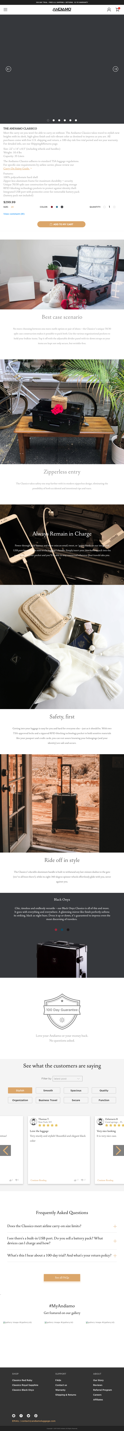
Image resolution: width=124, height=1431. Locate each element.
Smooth (48, 1090)
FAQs (58, 1380)
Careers (97, 1395)
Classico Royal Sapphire (25, 1385)
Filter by (46, 1079)
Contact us (61, 1385)
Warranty (60, 1390)
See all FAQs (62, 1277)
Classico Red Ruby (22, 1380)
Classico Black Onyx (23, 1390)
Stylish (20, 1090)
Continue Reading (38, 1180)
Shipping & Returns (65, 1395)
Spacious (75, 1090)
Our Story (98, 1380)
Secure (76, 1100)
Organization (20, 1100)
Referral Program (102, 1390)
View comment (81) (14, 214)
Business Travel (48, 1100)
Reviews (97, 1385)
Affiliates (98, 1399)
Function (104, 1100)
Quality (104, 1090)
